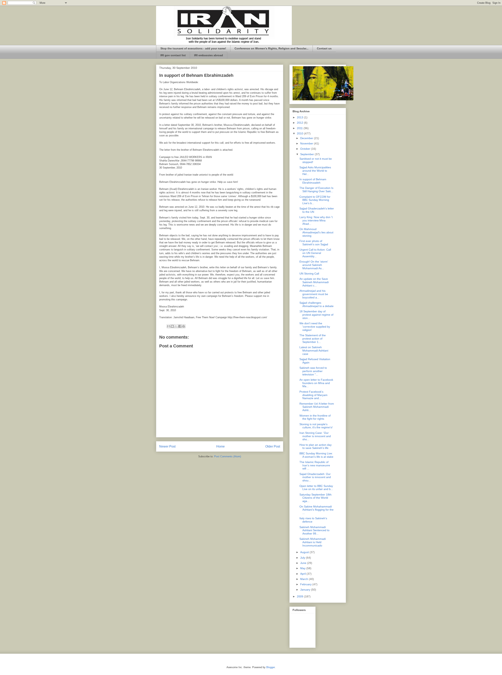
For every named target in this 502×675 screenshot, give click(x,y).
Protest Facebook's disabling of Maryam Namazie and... (313, 395)
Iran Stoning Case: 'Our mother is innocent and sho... (315, 436)
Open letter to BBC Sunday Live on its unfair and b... (316, 487)
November (307, 143)
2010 (300, 133)
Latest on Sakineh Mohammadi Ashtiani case (313, 350)
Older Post (272, 446)
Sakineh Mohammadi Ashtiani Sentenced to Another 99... (314, 530)
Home (220, 446)
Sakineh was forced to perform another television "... (313, 371)
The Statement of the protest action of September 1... (312, 338)
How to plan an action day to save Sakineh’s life (315, 446)
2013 (300, 117)
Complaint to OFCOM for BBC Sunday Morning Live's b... (314, 200)
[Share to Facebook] (180, 326)
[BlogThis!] (172, 326)
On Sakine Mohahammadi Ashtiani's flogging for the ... (316, 510)
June (303, 562)
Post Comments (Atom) (227, 456)
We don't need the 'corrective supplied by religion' (314, 327)
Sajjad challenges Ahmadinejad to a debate (316, 304)
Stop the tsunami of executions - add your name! (193, 48)
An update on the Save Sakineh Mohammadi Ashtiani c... (314, 282)
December (307, 138)
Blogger (270, 667)
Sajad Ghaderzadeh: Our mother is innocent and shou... (315, 477)
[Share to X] (176, 326)
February (306, 584)
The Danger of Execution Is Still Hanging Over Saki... (316, 189)
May (303, 568)
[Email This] (169, 326)
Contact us (324, 48)
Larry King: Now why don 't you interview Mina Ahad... (316, 220)
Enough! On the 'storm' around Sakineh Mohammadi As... (313, 265)
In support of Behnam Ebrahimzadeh (312, 181)
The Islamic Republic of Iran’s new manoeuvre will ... (314, 465)
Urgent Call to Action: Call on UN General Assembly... (315, 253)
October (305, 148)
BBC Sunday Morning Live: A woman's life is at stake (316, 455)
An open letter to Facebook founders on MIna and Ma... (316, 383)
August (305, 552)
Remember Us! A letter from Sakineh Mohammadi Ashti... (316, 407)
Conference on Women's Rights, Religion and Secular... (271, 48)
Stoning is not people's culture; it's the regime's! (316, 426)
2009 (300, 596)
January (305, 589)
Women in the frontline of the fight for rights (315, 417)
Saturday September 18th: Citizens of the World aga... (315, 498)
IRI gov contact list (173, 55)
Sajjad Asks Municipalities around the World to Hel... (315, 171)
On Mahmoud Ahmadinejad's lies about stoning (316, 232)
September (307, 154)
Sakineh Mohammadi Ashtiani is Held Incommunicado (312, 542)
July (303, 557)
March (304, 579)
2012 (300, 122)
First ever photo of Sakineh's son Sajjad (313, 242)
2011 (300, 128)
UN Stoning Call (309, 273)
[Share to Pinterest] (184, 326)
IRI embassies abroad (208, 55)
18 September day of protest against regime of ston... (316, 315)
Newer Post (167, 446)
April (303, 573)
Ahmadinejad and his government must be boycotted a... (313, 294)
